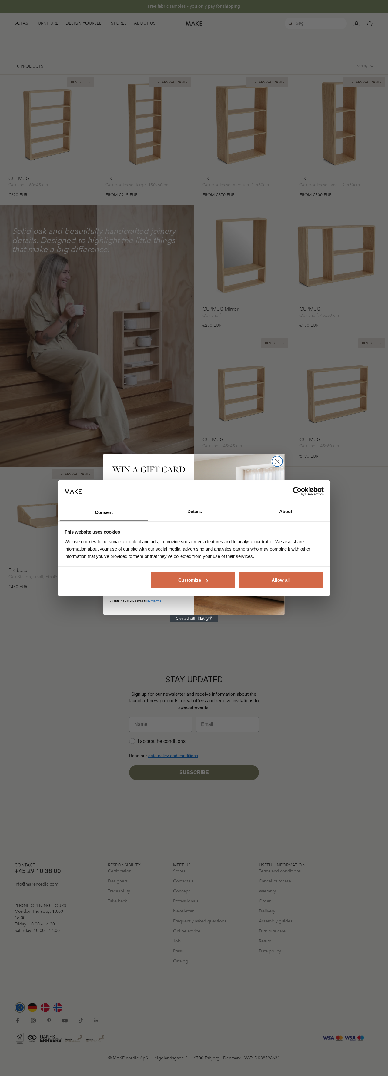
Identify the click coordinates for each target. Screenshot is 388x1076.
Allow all (281, 580)
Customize (189, 580)
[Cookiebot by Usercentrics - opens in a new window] (297, 491)
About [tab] (285, 511)
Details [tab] (194, 511)
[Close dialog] (277, 461)
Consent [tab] (104, 512)
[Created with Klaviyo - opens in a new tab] (194, 618)
